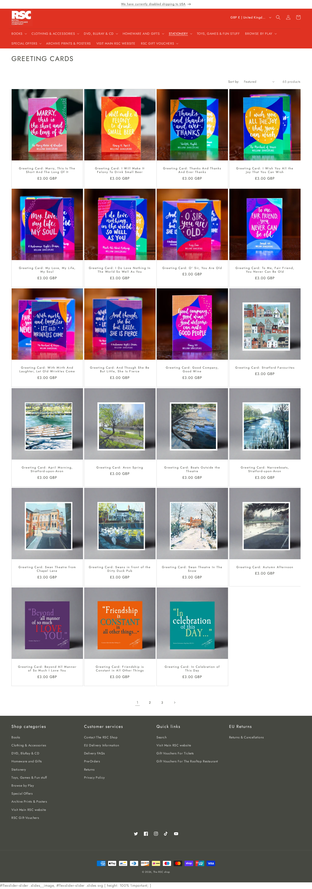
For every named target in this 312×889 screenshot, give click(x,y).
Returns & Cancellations (246, 737)
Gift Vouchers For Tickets (175, 753)
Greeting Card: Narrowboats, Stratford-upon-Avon (265, 469)
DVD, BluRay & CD (25, 753)
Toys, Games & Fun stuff (29, 777)
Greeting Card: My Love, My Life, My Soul (47, 270)
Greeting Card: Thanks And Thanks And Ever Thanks (192, 170)
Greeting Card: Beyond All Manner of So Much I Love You (47, 669)
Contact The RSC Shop (101, 737)
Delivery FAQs (94, 753)
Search (161, 737)
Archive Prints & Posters (29, 801)
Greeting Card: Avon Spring (119, 467)
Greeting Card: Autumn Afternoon (264, 567)
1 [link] (137, 702)
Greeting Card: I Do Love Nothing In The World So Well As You (120, 270)
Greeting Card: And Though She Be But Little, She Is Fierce (120, 370)
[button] (19, 33)
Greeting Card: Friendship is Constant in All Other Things (120, 669)
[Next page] (174, 702)
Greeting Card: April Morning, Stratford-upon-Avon (47, 469)
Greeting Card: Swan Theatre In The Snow (192, 569)
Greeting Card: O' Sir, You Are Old (192, 268)
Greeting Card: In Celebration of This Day (192, 669)
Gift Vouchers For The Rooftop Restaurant (187, 761)
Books (15, 737)
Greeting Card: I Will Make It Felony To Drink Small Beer (120, 170)
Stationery (18, 769)
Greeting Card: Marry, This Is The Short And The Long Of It (47, 170)
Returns (89, 769)
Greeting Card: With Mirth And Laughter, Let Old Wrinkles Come (47, 370)
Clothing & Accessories (28, 745)
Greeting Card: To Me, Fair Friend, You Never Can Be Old (264, 270)
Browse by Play (22, 785)
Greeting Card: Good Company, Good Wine (192, 370)
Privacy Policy (94, 777)
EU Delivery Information (101, 745)
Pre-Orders (92, 761)
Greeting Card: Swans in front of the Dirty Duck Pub (120, 569)
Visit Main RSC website (28, 809)
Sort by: (233, 81)
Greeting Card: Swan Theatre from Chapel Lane (47, 569)
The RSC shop (161, 872)
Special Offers (22, 793)
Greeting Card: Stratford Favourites (264, 368)
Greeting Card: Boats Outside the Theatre (192, 469)
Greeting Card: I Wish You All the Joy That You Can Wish (264, 170)
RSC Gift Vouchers (25, 817)
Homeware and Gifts (26, 761)
